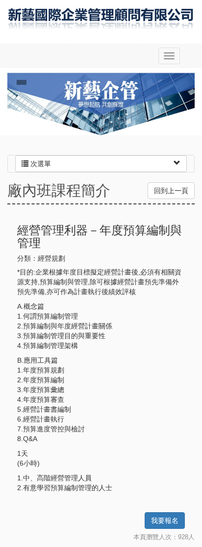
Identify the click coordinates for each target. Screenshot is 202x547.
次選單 (39, 164)
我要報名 (164, 520)
